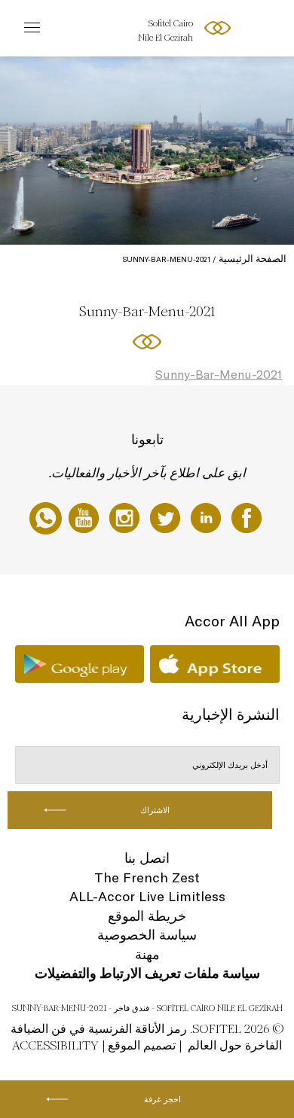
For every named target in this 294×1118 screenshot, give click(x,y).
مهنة (147, 954)
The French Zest (147, 877)
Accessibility (55, 1045)
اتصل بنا (147, 858)
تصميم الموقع (142, 1045)
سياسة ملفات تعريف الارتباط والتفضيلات (147, 973)
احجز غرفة (162, 1099)
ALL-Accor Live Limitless (147, 896)
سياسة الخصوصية (147, 934)
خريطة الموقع (147, 916)
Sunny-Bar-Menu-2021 (218, 374)
